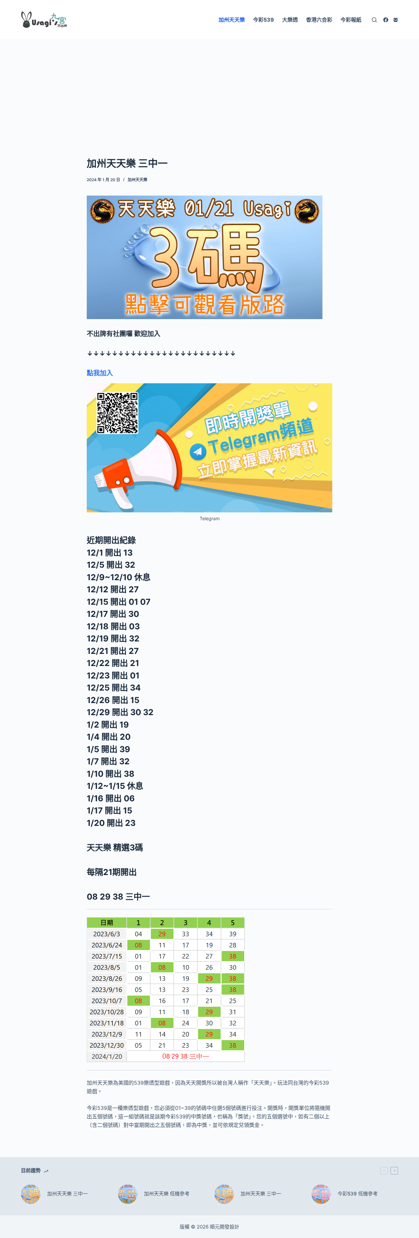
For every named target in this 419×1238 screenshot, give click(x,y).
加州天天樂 (137, 179)
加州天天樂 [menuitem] (232, 19)
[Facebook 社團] (395, 19)
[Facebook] (385, 19)
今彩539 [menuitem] (263, 19)
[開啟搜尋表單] (374, 19)
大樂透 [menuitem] (290, 19)
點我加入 (100, 373)
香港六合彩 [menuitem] (319, 19)
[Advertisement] (209, 88)
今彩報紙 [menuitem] (350, 19)
